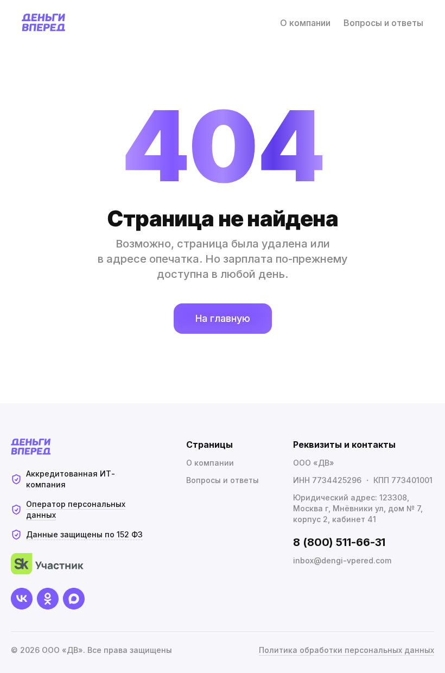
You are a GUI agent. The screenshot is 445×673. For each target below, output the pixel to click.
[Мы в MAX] (74, 598)
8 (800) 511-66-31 (339, 542)
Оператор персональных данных (75, 509)
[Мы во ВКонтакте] (22, 598)
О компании (305, 22)
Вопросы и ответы (383, 22)
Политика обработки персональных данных (346, 650)
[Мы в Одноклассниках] (48, 598)
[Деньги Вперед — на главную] (44, 22)
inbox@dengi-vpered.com (342, 560)
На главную (222, 318)
